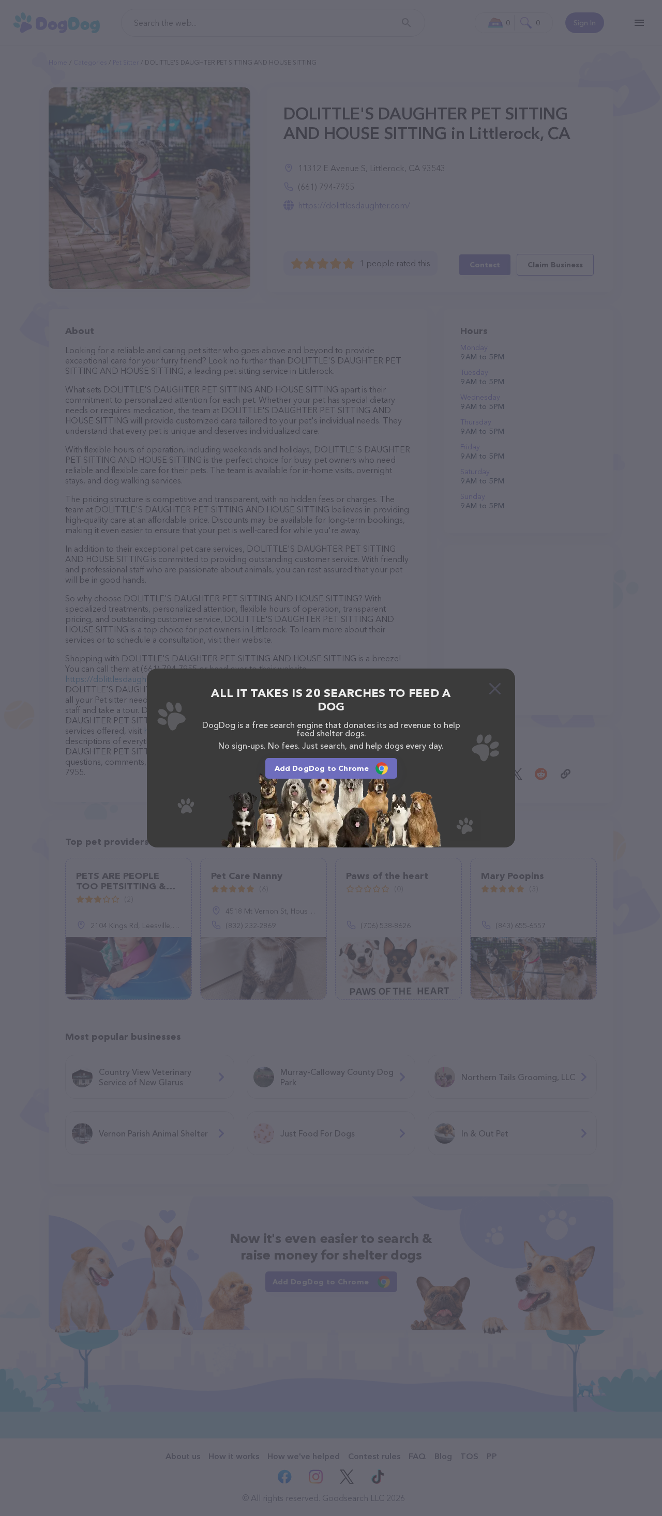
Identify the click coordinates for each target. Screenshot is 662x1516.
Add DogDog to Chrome (322, 768)
